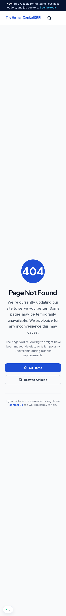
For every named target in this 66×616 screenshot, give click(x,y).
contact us (16, 404)
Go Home (35, 368)
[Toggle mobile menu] (57, 18)
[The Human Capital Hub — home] (23, 18)
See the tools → (50, 7)
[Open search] (49, 18)
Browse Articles (35, 380)
